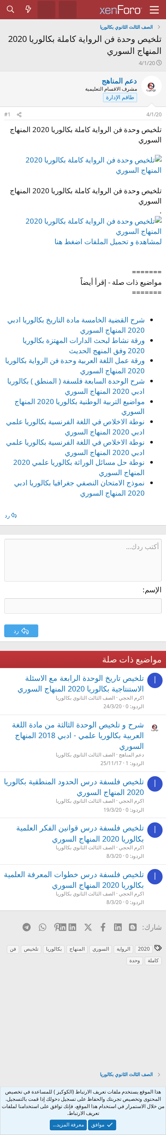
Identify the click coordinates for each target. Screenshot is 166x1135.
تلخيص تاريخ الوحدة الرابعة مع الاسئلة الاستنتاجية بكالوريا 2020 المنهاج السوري (80, 683)
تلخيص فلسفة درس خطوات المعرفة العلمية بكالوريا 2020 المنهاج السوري (74, 879)
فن (13, 948)
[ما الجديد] (28, 9)
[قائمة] (154, 9)
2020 (144, 948)
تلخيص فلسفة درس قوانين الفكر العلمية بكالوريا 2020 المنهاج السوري (80, 832)
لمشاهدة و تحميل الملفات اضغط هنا (108, 241)
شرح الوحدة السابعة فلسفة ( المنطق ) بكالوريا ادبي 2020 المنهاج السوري (76, 386)
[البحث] (11, 9)
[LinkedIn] (72, 926)
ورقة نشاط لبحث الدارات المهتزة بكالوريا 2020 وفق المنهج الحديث (84, 345)
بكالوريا (54, 948)
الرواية (123, 948)
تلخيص (31, 948)
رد (7, 515)
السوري (100, 948)
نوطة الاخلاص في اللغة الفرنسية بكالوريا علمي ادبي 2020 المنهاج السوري (75, 427)
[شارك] (19, 115)
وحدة (134, 960)
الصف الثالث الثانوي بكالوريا (85, 697)
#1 (7, 114)
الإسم (153, 589)
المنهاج (77, 948)
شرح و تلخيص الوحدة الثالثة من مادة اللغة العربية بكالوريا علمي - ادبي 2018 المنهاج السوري (78, 735)
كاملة (153, 960)
